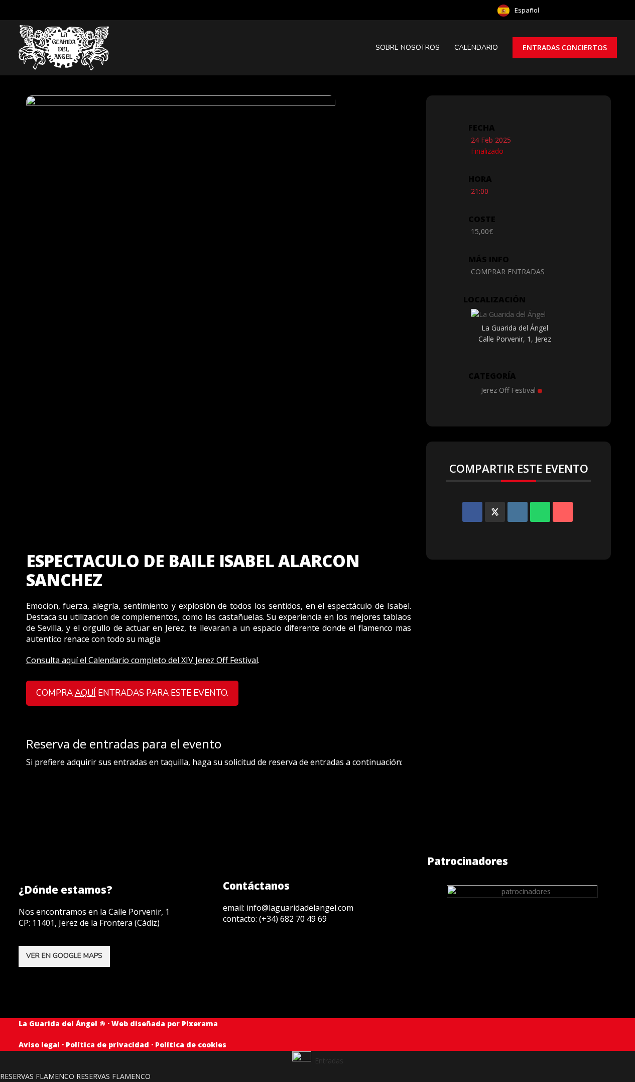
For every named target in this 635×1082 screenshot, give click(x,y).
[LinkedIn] (517, 512)
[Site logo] (65, 47)
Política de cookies (190, 1044)
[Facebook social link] (608, 10)
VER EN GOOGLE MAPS (64, 955)
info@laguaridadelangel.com (299, 907)
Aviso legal (39, 1044)
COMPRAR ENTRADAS (508, 271)
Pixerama (200, 1023)
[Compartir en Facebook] (472, 512)
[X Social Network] (495, 512)
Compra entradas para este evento (131, 693)
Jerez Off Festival (508, 390)
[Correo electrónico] (563, 512)
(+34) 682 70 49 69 (293, 918)
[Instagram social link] (233, 954)
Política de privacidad (107, 1044)
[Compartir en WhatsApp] (540, 512)
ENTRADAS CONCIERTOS (565, 47)
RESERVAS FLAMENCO (37, 1076)
